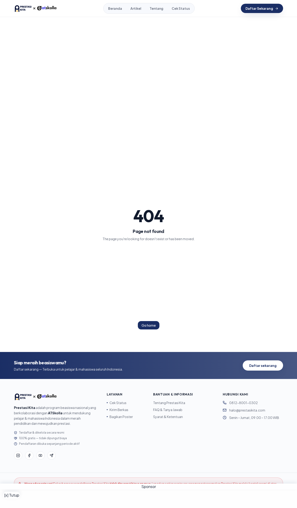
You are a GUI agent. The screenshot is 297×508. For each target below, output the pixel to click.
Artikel (135, 8)
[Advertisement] (148, 499)
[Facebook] (29, 455)
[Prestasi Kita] (35, 8)
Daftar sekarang (263, 365)
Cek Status (181, 8)
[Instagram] (18, 455)
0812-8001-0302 (243, 403)
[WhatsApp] (51, 455)
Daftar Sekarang (259, 8)
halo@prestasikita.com (247, 410)
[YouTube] (40, 455)
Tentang (156, 8)
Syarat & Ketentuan (168, 417)
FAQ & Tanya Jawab (167, 410)
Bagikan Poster (121, 417)
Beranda (115, 8)
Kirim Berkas (119, 410)
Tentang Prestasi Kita (169, 403)
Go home (149, 325)
